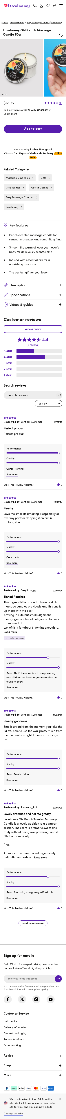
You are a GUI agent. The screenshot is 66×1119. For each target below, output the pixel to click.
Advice (8, 1055)
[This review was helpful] (58, 484)
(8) (60, 102)
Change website (13, 1113)
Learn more (10, 113)
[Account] (41, 6)
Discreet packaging (15, 1033)
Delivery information (15, 1027)
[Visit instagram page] (36, 999)
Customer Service (16, 1013)
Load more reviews (33, 923)
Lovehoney (33, 14)
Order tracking (12, 1045)
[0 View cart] (54, 5)
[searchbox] (29, 395)
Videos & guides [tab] (21, 304)
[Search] (35, 5)
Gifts (43, 177)
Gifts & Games (17, 22)
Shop (7, 1065)
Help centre (10, 1021)
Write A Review (33, 329)
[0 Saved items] (48, 5)
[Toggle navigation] (61, 6)
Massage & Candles (18, 177)
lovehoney (56, 22)
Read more (10, 632)
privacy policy (41, 989)
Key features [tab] (19, 225)
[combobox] (48, 403)
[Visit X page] (22, 999)
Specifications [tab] (20, 295)
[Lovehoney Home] (17, 6)
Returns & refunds (14, 1039)
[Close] (60, 1099)
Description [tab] (18, 285)
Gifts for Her (13, 187)
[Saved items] (61, 35)
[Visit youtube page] (51, 999)
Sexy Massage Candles (38, 22)
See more (12, 474)
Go (58, 978)
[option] (21, 68)
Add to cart (33, 129)
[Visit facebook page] (8, 999)
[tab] (33, 1029)
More (7, 1075)
